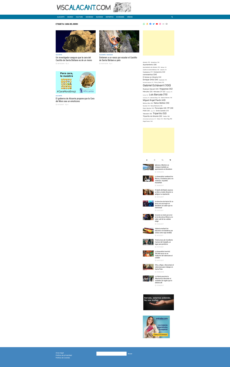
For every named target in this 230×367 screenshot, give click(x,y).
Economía (120, 17)
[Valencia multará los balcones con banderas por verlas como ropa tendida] (148, 229)
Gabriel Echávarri (157, 85)
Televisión (147, 114)
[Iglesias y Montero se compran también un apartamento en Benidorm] (148, 165)
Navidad (146, 106)
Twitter (166, 116)
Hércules (148, 91)
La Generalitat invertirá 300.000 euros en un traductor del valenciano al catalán (163, 255)
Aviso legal (60, 353)
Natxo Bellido (161, 103)
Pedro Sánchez (148, 108)
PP (170, 108)
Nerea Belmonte (156, 106)
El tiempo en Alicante (152, 77)
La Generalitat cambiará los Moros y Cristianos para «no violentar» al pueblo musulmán (164, 180)
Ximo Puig (168, 119)
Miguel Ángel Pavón (154, 100)
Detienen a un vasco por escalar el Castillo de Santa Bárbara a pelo (118, 59)
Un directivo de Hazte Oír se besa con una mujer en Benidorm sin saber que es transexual (164, 205)
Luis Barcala (158, 94)
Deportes (109, 17)
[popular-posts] (147, 160)
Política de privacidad (64, 355)
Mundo (70, 17)
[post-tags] (170, 160)
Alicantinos (155, 62)
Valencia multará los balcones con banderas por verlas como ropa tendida (164, 231)
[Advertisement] (158, 43)
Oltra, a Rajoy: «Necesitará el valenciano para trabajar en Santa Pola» (164, 267)
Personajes (160, 108)
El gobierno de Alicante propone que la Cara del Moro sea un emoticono (75, 100)
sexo (153, 110)
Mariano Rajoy (155, 97)
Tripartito (160, 113)
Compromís (159, 72)
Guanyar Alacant (151, 89)
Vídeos (130, 17)
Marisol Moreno (166, 97)
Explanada (163, 80)
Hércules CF (159, 91)
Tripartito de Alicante (152, 116)
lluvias (145, 95)
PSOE (146, 111)
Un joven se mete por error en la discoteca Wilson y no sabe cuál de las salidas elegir (164, 218)
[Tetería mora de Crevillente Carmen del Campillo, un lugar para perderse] (148, 240)
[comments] (162, 160)
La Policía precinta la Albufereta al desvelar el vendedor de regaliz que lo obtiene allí (163, 279)
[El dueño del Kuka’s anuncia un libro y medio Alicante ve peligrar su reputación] (148, 190)
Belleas (163, 67)
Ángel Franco (148, 121)
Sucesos (99, 17)
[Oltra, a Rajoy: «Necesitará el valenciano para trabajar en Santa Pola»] (148, 265)
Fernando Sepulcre (148, 82)
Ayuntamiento (150, 65)
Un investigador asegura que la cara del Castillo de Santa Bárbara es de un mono (74, 59)
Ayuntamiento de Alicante (151, 67)
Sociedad (89, 17)
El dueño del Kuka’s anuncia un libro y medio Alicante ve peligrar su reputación (164, 192)
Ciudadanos (148, 72)
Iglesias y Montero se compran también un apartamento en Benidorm (163, 167)
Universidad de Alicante (149, 119)
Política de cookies (63, 358)
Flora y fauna (159, 82)
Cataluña (163, 69)
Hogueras (166, 89)
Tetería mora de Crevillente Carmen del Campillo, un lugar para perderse (164, 242)
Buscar (130, 353)
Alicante (61, 17)
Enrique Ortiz (150, 80)
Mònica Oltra (148, 103)
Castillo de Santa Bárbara (151, 69)
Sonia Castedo (162, 111)
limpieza (169, 91)
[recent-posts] (155, 160)
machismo (146, 97)
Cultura (79, 17)
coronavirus (150, 74)
